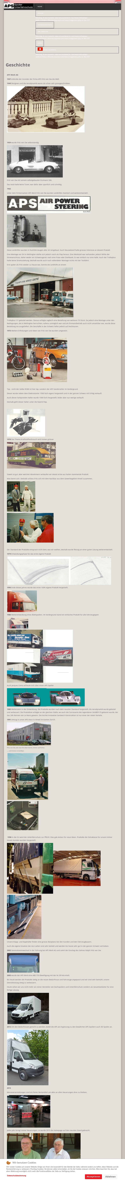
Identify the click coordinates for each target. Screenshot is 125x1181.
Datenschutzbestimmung (16, 1176)
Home (40, 6)
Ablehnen (110, 1177)
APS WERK (18, 6)
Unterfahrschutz (45, 25)
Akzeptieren (93, 1177)
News (40, 43)
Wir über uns (43, 31)
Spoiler (40, 13)
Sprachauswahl (49, 50)
